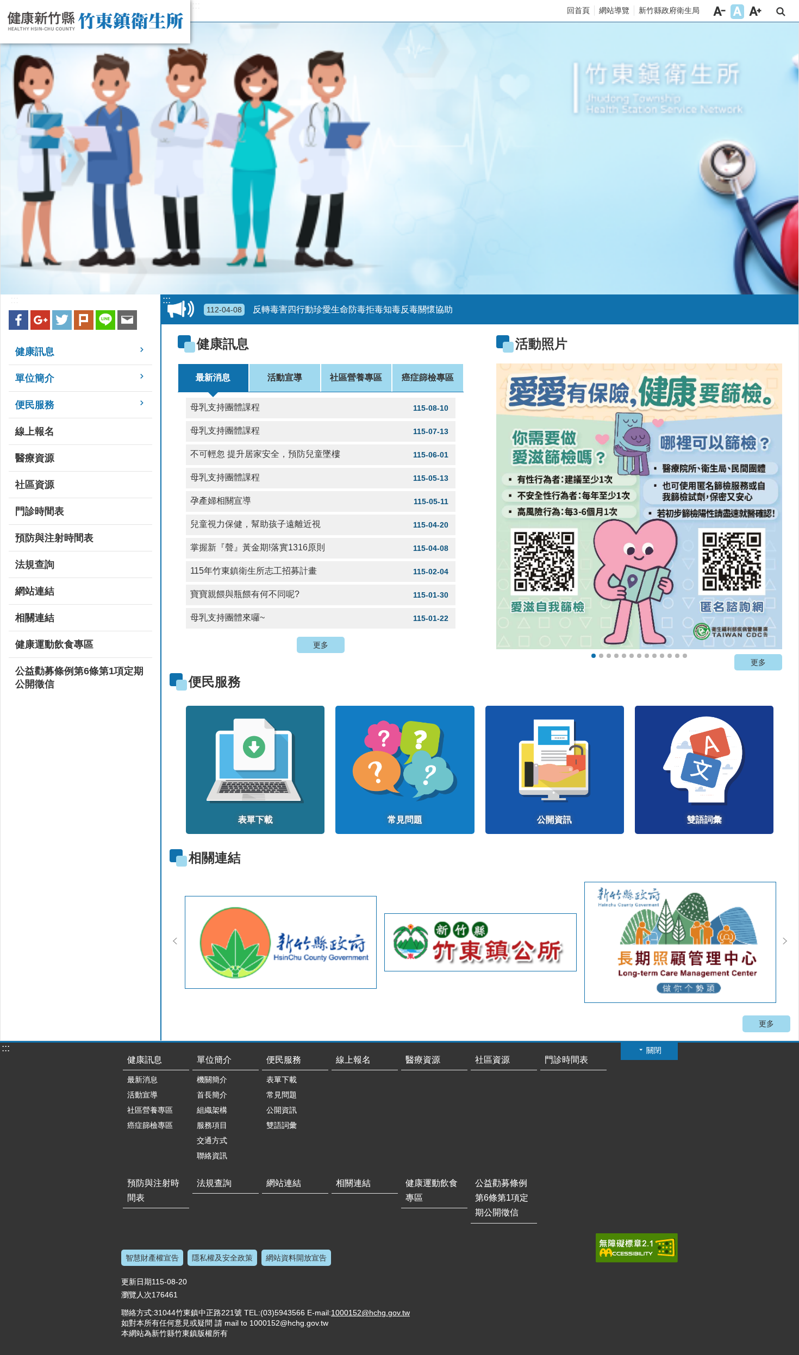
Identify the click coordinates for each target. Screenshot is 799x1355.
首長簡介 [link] (212, 1094)
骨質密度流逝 (669, 656)
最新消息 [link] (142, 1079)
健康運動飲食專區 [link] (54, 644)
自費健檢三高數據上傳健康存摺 (609, 656)
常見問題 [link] (281, 1094)
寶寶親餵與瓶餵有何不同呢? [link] (319, 594)
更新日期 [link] (136, 1281)
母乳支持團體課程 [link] (319, 407)
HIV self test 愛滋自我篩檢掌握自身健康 (677, 656)
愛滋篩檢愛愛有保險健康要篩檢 (593, 656)
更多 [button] (320, 645)
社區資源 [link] (34, 484)
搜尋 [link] (780, 11)
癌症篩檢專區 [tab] (428, 377)
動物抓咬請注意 (685, 656)
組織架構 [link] (212, 1110)
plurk (83, 320)
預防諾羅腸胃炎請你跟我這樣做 (654, 656)
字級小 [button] (719, 11)
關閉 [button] (653, 1050)
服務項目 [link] (212, 1125)
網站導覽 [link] (614, 10)
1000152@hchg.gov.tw (370, 1312)
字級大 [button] (755, 11)
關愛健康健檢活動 (616, 656)
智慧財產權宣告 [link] (152, 1257)
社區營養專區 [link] (150, 1110)
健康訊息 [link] (34, 351)
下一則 (760, 509)
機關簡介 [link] (212, 1079)
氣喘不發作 (662, 656)
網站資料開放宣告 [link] (296, 1257)
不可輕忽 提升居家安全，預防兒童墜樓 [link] (319, 454)
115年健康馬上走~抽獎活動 (601, 656)
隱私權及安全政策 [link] (222, 1257)
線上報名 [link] (34, 431)
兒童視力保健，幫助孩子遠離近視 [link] (319, 524)
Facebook (18, 320)
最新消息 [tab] (213, 377)
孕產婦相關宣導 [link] (319, 501)
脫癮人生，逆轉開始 (624, 656)
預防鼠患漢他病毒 (647, 656)
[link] (639, 506)
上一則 (518, 509)
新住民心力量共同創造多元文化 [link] (290, 309)
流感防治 (639, 656)
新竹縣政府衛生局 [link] (669, 10)
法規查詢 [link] (34, 564)
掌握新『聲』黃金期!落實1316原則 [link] (319, 548)
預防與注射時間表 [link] (54, 537)
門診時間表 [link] (39, 511)
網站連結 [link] (34, 591)
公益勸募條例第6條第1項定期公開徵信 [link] (79, 677)
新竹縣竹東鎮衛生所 (95, 21)
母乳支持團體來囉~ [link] (319, 618)
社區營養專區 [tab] (356, 377)
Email (127, 320)
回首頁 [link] (578, 10)
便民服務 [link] (34, 404)
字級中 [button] (737, 11)
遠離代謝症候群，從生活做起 (631, 656)
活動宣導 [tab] (284, 377)
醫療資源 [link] (34, 458)
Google (40, 320)
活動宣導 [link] (142, 1094)
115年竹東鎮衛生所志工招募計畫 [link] (319, 571)
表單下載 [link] (281, 1079)
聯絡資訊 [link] (212, 1155)
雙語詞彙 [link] (281, 1125)
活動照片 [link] (541, 343)
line (105, 320)
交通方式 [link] (212, 1140)
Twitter (62, 320)
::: (196, 5)
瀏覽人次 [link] (136, 1294)
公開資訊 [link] (281, 1110)
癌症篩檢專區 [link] (150, 1125)
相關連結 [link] (34, 617)
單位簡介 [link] (34, 378)
